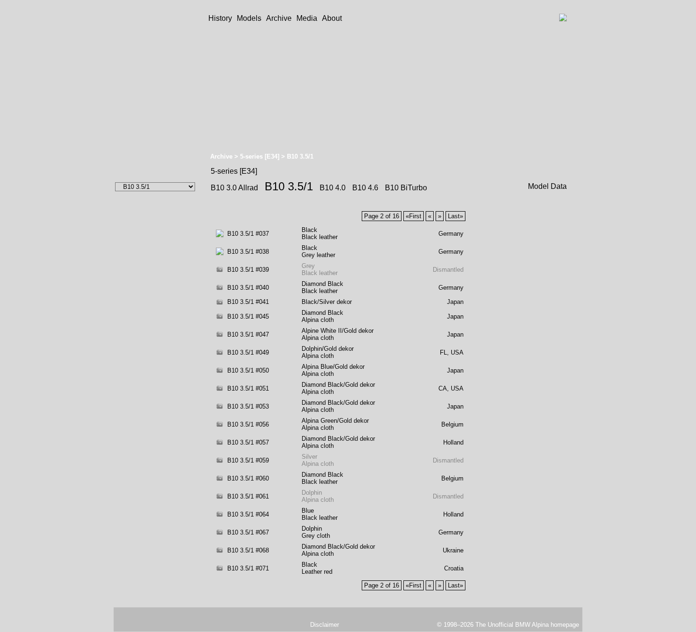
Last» (455, 216)
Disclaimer (324, 624)
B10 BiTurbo (406, 188)
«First (413, 216)
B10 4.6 (365, 188)
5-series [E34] (259, 156)
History (220, 18)
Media (306, 18)
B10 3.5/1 (289, 186)
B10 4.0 (333, 188)
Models (249, 18)
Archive (279, 18)
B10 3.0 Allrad (234, 188)
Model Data (547, 186)
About (332, 18)
